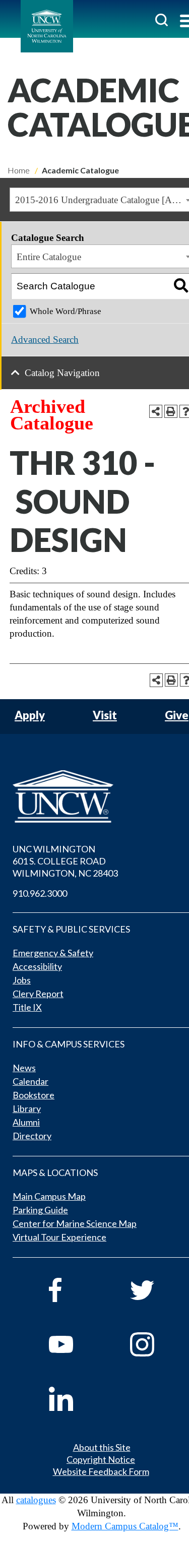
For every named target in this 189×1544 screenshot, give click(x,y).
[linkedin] (75, 1399)
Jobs (22, 979)
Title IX (27, 1007)
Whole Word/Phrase (65, 311)
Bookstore (33, 1094)
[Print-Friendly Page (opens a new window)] (170, 411)
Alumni (26, 1122)
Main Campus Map (49, 1196)
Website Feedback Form (101, 1471)
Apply (30, 715)
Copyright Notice (101, 1459)
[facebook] (75, 1290)
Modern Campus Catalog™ (125, 1526)
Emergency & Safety (53, 952)
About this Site (102, 1447)
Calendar (30, 1081)
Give (176, 715)
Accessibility (37, 966)
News (24, 1067)
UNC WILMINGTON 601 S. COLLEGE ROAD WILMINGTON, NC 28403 (65, 861)
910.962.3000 (40, 893)
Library (27, 1108)
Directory (32, 1135)
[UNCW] (47, 26)
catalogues (36, 1500)
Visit (105, 715)
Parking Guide (40, 1209)
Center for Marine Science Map (75, 1223)
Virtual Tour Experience (59, 1237)
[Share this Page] (155, 411)
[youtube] (75, 1344)
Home (19, 170)
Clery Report (38, 993)
